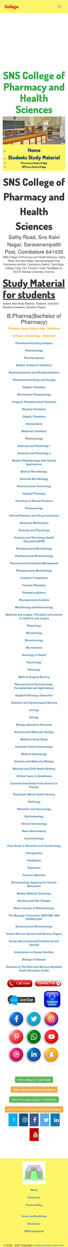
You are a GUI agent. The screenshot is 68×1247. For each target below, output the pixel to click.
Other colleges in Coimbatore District (34, 1089)
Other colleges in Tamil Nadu (34, 1080)
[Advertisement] (34, 43)
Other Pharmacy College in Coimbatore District (34, 1109)
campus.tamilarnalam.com (49, 1245)
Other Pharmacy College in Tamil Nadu (34, 1099)
